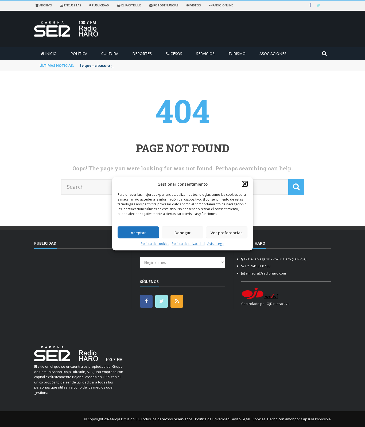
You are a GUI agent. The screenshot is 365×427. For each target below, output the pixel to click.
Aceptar (138, 232)
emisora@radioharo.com (266, 273)
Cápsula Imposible (316, 419)
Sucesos (174, 53)
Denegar (182, 232)
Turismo (237, 53)
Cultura (109, 53)
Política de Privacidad (212, 419)
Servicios (205, 53)
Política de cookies (155, 243)
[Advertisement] (79, 294)
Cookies (259, 419)
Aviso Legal (215, 243)
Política (79, 53)
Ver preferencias (227, 232)
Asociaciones (272, 53)
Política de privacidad (188, 243)
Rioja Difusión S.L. (126, 419)
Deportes (142, 53)
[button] (244, 183)
